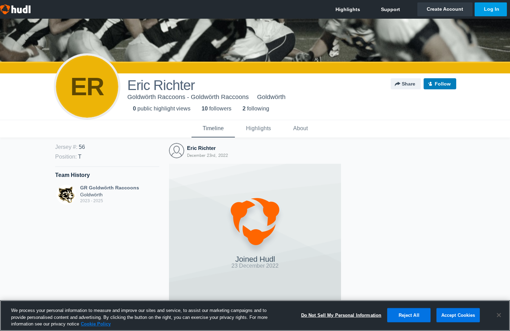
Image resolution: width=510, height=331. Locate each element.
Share (408, 84)
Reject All (409, 314)
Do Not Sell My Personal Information (341, 314)
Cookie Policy (96, 323)
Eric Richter (201, 148)
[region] (255, 315)
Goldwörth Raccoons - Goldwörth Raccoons (188, 96)
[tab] (213, 128)
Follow (443, 84)
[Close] (499, 315)
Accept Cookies (458, 314)
